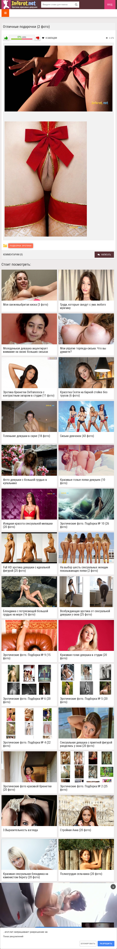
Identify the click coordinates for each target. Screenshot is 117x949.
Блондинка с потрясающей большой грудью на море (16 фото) (25, 612)
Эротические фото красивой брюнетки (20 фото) (27, 788)
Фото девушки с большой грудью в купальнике (25, 481)
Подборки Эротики (21, 246)
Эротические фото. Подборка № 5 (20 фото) (84, 700)
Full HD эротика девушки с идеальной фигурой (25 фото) (26, 569)
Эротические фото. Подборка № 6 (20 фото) (27, 700)
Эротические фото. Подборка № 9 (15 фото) (27, 656)
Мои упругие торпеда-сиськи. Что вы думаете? (83, 350)
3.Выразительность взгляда (20, 830)
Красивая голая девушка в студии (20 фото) (83, 656)
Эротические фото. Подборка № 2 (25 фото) (84, 788)
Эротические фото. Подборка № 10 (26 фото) (84, 525)
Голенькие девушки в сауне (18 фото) (26, 436)
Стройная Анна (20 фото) (75, 830)
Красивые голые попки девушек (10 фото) (82, 481)
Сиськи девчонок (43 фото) (77, 436)
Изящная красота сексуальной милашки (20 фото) (28, 525)
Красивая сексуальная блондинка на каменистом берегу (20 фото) (25, 875)
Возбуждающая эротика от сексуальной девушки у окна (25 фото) (85, 612)
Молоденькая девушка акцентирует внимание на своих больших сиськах (25, 350)
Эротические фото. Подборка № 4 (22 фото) (27, 744)
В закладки (51, 38)
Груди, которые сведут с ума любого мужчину (83, 306)
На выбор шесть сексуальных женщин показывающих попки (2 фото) (84, 569)
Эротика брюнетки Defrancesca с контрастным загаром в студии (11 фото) (28, 393)
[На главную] (20, 4)
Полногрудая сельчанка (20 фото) (81, 874)
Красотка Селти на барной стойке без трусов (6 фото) (83, 393)
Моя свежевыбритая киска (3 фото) (25, 304)
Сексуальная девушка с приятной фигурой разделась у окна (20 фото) (86, 744)
